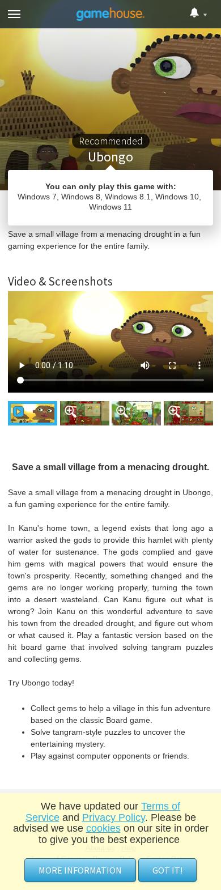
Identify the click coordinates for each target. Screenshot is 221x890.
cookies (103, 828)
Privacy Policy (113, 817)
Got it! (167, 870)
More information (80, 870)
